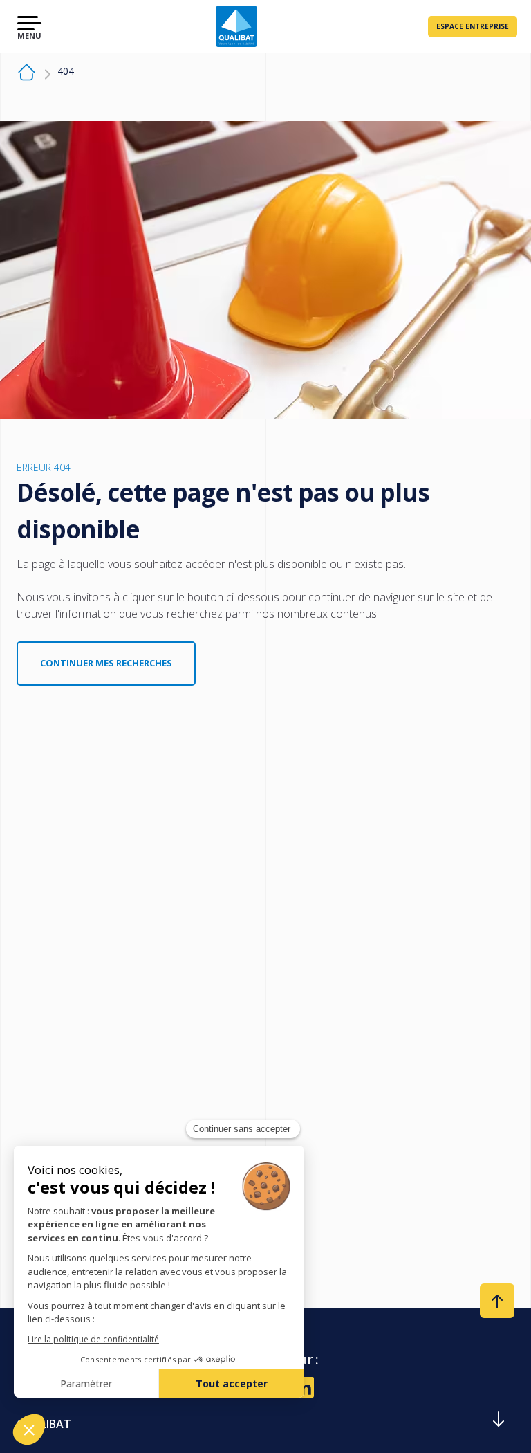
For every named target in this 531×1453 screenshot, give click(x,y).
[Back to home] (236, 26)
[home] (27, 74)
